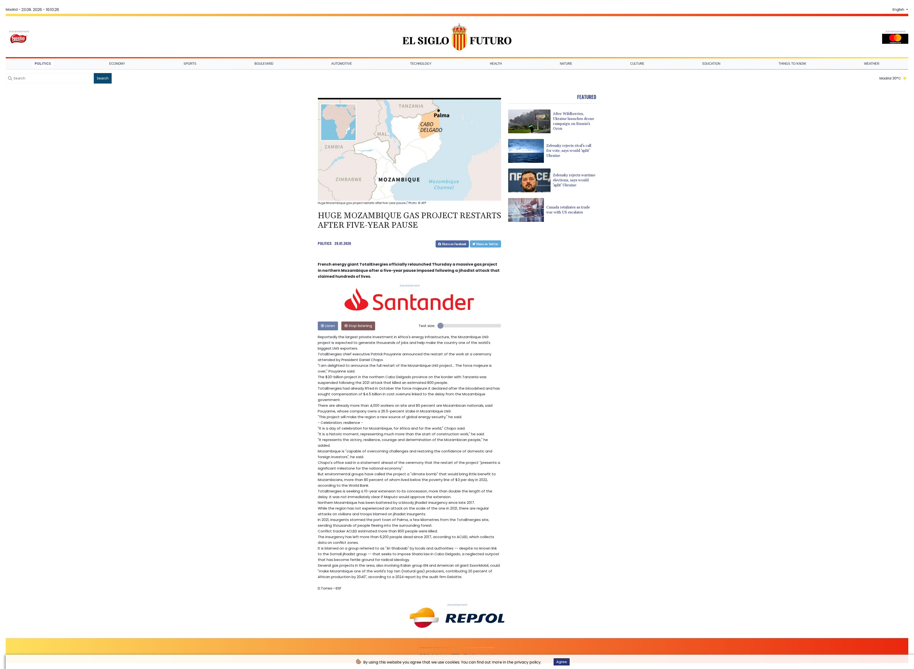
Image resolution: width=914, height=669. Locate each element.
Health (496, 63)
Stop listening (360, 325)
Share (453, 244)
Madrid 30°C (890, 78)
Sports (190, 63)
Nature (566, 63)
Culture (637, 63)
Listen (329, 325)
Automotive (341, 63)
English (899, 9)
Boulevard (263, 63)
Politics (43, 63)
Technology (421, 63)
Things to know (792, 63)
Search (103, 78)
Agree (561, 661)
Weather (871, 63)
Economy (117, 63)
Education (711, 63)
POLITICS (325, 243)
